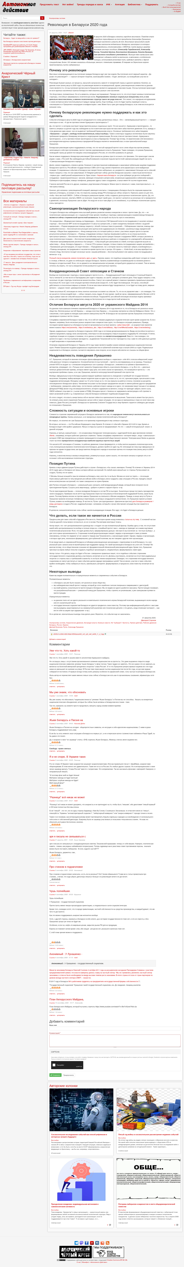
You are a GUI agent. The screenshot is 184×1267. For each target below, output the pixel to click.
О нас (79, 1262)
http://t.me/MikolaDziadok (123, 327)
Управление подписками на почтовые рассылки (21, 192)
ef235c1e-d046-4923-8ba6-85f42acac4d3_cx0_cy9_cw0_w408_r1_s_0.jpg (78, 634)
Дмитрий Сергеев (148, 620)
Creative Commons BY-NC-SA (117, 1260)
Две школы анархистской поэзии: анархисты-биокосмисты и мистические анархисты (19, 239)
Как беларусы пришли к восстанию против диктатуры (22, 41)
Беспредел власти (90, 623)
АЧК (108, 4)
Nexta (52, 435)
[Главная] (20, 7)
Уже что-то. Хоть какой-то (64, 650)
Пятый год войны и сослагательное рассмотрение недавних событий (148, 1134)
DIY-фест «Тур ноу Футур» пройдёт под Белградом (21, 286)
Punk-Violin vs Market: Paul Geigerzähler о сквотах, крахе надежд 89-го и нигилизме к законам (20, 233)
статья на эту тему (132, 519)
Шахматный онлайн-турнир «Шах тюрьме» (22, 109)
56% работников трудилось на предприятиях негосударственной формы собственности (103, 981)
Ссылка (52, 654)
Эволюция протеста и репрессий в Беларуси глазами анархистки (22, 64)
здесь (95, 258)
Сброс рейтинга (50, 680)
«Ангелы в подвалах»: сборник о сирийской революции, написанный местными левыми (18, 206)
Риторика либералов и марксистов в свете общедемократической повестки (146, 1205)
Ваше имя (53, 1025)
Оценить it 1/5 (52, 680)
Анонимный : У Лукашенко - (65, 954)
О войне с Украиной (10, 56)
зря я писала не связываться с (67, 836)
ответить (52, 686)
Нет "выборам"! (116, 623)
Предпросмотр (68, 1075)
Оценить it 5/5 (59, 680)
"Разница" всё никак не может (67, 797)
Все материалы (15, 200)
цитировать (61, 686)
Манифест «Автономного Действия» (94, 1262)
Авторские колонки (63, 1085)
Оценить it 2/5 (54, 680)
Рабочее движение (149, 623)
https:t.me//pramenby (69, 327)
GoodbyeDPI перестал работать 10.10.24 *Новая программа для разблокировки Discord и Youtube (20, 45)
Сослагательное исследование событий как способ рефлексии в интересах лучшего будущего (79, 1135)
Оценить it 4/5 (57, 680)
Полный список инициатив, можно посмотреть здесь (70, 258)
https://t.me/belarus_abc (87, 327)
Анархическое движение (74, 623)
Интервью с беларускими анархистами (17, 60)
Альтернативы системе (57, 18)
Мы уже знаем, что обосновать (67, 692)
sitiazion (71, 32)
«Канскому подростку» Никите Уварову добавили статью (20, 158)
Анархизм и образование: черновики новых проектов (21, 250)
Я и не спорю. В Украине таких (67, 756)
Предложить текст (49, 4)
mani (76, 696)
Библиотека (134, 4)
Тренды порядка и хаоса (90, 4)
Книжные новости (104, 623)
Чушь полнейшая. (59, 891)
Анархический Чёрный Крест (18, 75)
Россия (59, 625)
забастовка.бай (123, 325)
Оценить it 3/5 (56, 680)
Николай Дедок (79, 723)
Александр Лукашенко (76, 627)
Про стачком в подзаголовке (66, 866)
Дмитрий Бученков (55, 627)
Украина (65, 625)
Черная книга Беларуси (106, 175)
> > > (23, 290)
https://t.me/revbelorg (142, 327)
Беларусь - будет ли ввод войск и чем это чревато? (21, 38)
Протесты (125, 623)
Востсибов (54, 1140)
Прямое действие (136, 623)
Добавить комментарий (57, 639)
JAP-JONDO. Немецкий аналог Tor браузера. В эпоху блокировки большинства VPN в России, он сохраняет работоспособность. (22, 51)
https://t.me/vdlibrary (105, 327)
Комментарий (55, 1033)
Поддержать (151, 4)
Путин (65, 627)
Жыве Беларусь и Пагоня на (66, 720)
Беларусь (52, 625)
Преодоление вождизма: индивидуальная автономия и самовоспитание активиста (74, 1205)
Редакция (6, 112)
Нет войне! (68, 4)
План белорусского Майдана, (66, 999)
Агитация (120, 4)
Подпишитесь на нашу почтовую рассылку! (18, 186)
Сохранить (56, 1075)
